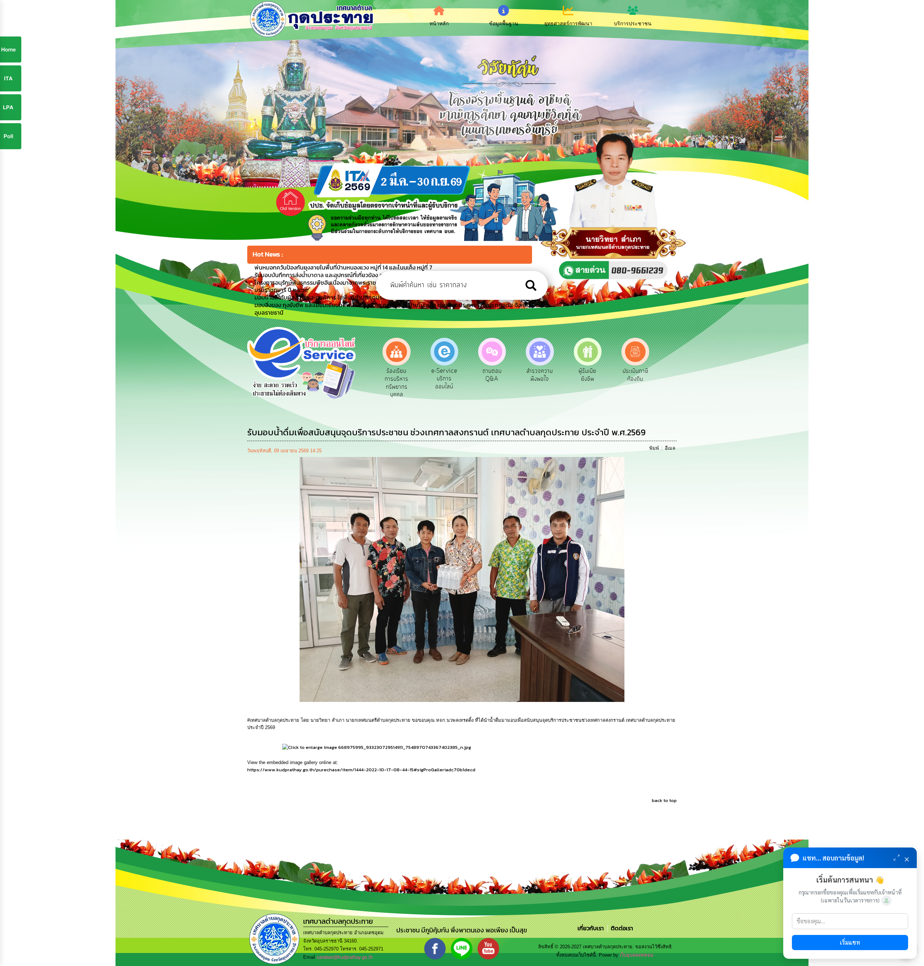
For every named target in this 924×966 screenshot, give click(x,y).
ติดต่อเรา (620, 928)
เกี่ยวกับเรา (591, 928)
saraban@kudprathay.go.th (344, 957)
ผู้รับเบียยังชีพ (540, 375)
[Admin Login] (886, 901)
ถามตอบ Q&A (444, 375)
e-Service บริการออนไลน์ (397, 379)
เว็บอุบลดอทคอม (637, 955)
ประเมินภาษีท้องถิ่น (587, 375)
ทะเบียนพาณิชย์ (635, 375)
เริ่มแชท (850, 942)
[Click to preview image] (462, 578)
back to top (664, 800)
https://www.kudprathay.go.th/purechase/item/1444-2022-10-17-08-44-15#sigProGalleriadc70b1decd (361, 769)
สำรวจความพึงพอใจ (492, 375)
